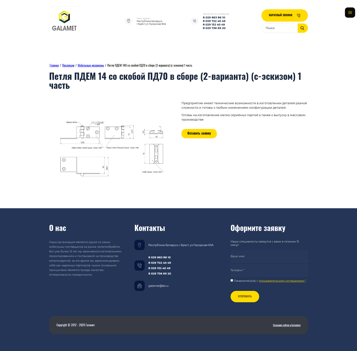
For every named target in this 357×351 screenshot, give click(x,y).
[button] (284, 15)
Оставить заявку (199, 133)
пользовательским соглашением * (282, 281)
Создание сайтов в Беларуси (286, 325)
